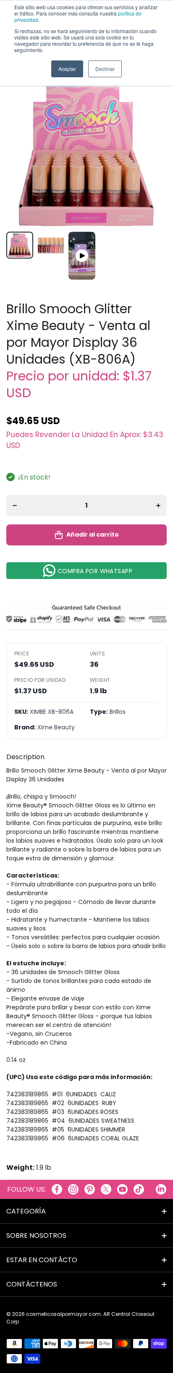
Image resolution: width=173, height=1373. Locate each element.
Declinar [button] (105, 68)
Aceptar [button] (67, 68)
